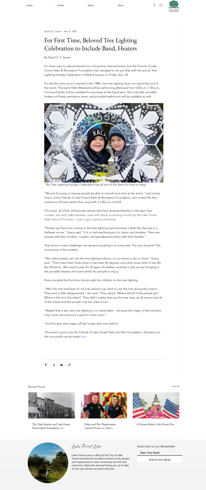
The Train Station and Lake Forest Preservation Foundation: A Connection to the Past (51, 426)
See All (175, 386)
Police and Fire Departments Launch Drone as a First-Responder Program (100, 426)
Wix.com (70, 488)
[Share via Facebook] (45, 364)
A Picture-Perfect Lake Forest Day (155, 424)
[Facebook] (154, 5)
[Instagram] (161, 5)
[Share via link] (69, 364)
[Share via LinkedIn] (61, 364)
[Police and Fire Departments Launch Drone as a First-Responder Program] (104, 405)
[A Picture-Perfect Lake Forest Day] (156, 405)
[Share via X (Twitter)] (53, 364)
